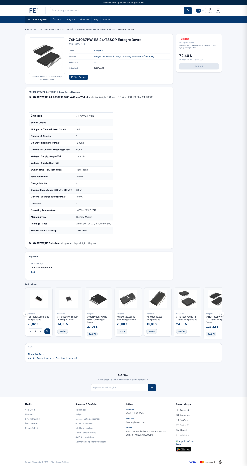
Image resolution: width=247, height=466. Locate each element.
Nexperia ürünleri (36, 354)
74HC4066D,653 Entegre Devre (154, 318)
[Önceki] (25, 314)
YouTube (184, 420)
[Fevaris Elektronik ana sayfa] (33, 10)
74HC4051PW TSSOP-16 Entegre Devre (67, 318)
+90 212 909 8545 (135, 413)
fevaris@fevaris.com (135, 422)
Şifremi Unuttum (32, 419)
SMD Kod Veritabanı (84, 437)
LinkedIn (184, 430)
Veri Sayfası (80, 77)
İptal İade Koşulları (83, 428)
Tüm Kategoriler (39, 19)
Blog (96, 19)
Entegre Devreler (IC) (104, 56)
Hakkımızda (80, 409)
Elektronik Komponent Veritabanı (90, 441)
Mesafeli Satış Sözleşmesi (87, 419)
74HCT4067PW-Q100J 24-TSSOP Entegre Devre (216, 320)
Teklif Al (62, 331)
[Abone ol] (152, 387)
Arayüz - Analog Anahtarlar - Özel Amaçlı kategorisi (52, 358)
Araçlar (69, 19)
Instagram (185, 415)
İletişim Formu (31, 423)
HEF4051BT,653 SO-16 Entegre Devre (38, 318)
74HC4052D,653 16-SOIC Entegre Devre (126, 318)
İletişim (106, 19)
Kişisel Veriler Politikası (85, 432)
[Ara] (188, 10)
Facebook (184, 410)
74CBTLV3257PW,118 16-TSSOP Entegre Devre (97, 320)
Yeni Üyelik (30, 409)
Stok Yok (199, 66)
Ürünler (56, 19)
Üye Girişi (29, 414)
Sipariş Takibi (31, 428)
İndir (33, 272)
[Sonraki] (222, 314)
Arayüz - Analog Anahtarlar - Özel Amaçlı (135, 56)
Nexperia (98, 50)
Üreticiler (84, 19)
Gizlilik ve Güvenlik (84, 423)
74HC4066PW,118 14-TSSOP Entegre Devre (186, 318)
